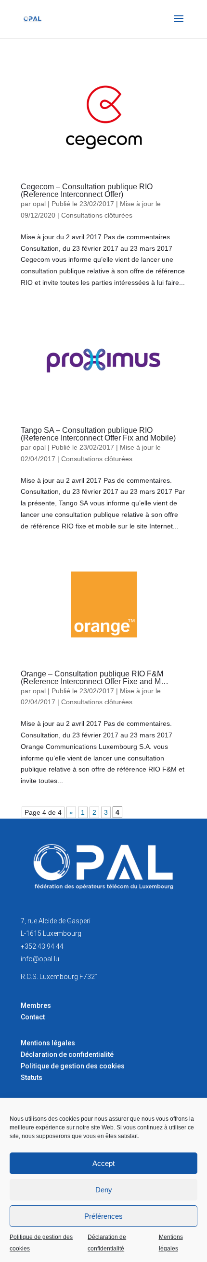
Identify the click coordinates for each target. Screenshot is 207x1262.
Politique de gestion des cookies (41, 1243)
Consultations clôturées (96, 215)
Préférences (103, 1216)
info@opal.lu (40, 959)
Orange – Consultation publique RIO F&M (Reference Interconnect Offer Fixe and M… (94, 678)
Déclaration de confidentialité (107, 1243)
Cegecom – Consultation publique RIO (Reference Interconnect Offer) (87, 190)
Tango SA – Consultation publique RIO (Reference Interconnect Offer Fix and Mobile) (98, 434)
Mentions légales (171, 1243)
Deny (103, 1190)
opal (39, 204)
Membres (36, 1005)
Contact (33, 1017)
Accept (103, 1163)
